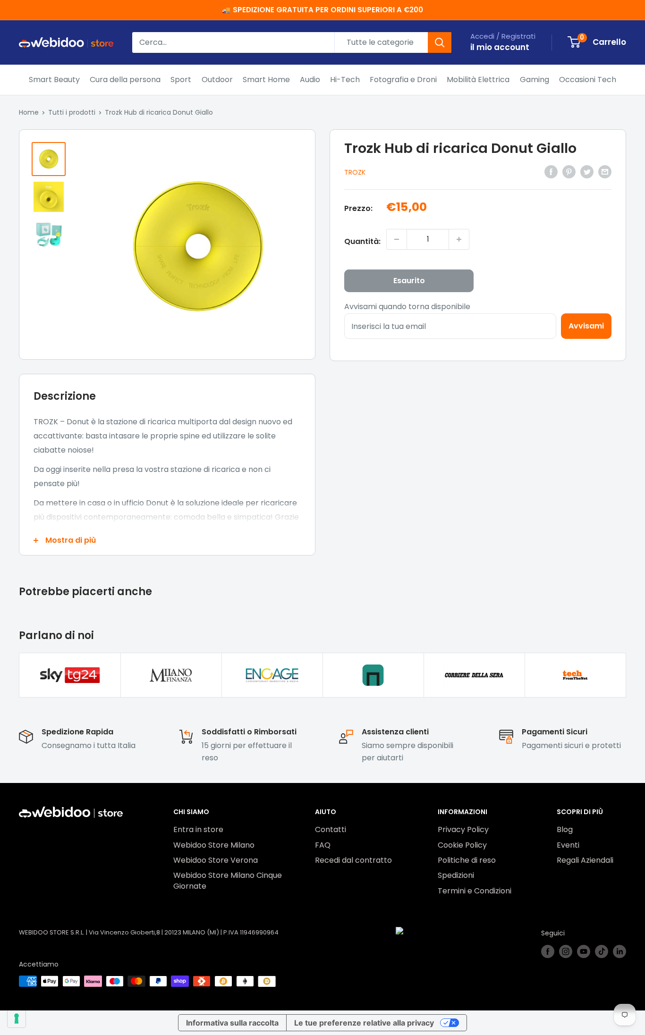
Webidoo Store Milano (214, 845)
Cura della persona (125, 79)
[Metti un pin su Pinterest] (569, 172)
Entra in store (198, 829)
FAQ (323, 845)
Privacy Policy (463, 829)
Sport (180, 79)
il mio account (499, 47)
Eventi (568, 845)
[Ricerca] (439, 42)
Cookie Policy (462, 845)
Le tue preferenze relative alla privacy (364, 1022)
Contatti (330, 829)
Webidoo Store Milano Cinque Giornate (227, 880)
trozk (354, 172)
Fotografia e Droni (403, 79)
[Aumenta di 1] (459, 239)
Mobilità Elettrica (478, 79)
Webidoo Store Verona (215, 860)
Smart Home (266, 79)
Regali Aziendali (585, 860)
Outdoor (217, 79)
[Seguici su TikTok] (601, 951)
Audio (310, 79)
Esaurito (409, 280)
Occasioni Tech (587, 79)
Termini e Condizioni (474, 890)
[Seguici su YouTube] (583, 951)
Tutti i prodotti (71, 112)
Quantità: (362, 241)
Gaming (534, 79)
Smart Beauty (54, 79)
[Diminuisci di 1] (397, 239)
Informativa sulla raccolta (232, 1022)
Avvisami (586, 325)
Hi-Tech (345, 79)
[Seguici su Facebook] (547, 951)
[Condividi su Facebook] (551, 172)
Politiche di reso (467, 860)
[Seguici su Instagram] (565, 951)
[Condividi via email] (604, 172)
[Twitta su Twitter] (587, 172)
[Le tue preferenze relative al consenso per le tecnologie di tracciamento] (16, 1018)
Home (29, 112)
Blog (565, 829)
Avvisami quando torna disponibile (407, 306)
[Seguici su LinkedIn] (619, 951)
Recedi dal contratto (353, 860)
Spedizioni (456, 875)
